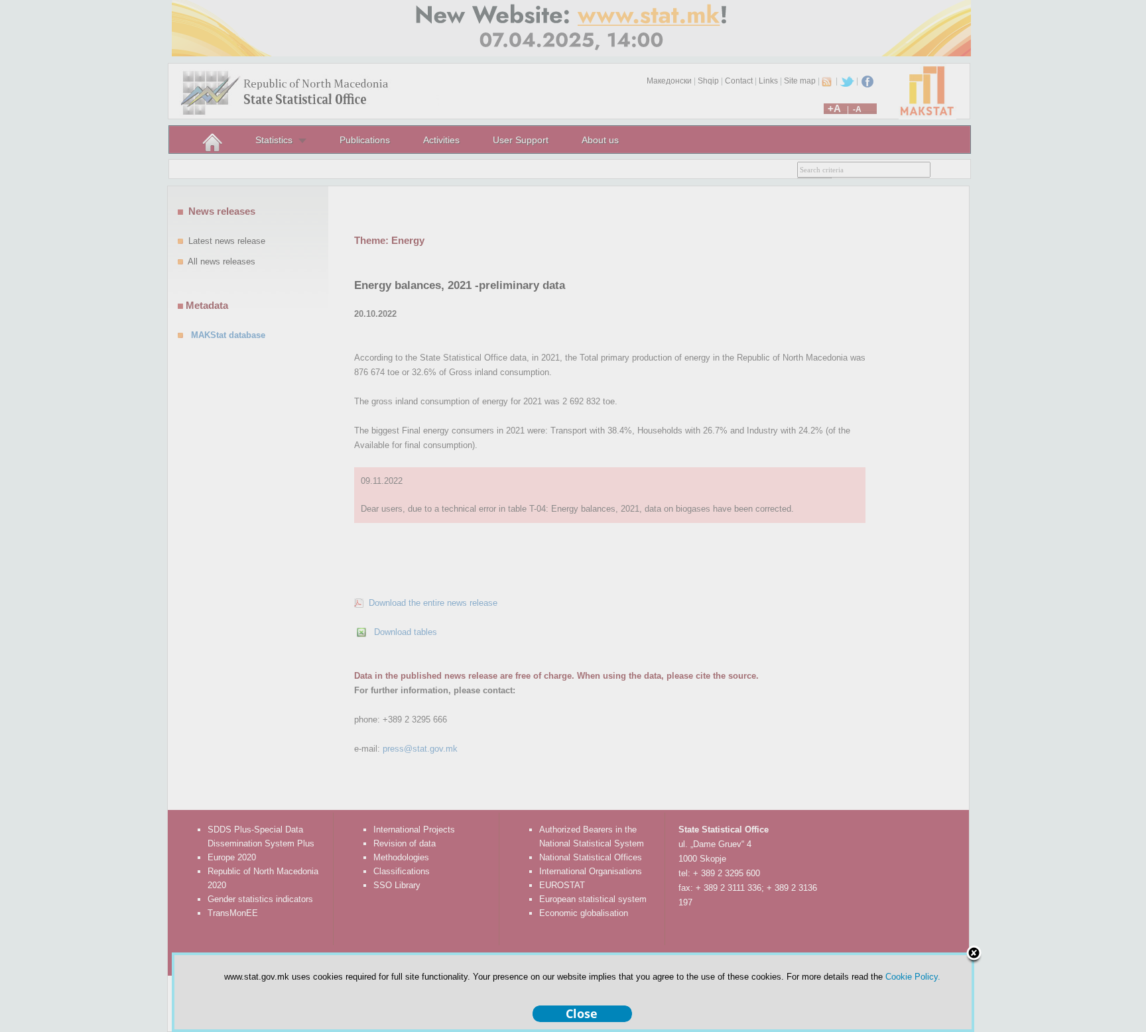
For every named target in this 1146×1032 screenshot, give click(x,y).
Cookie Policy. (912, 977)
